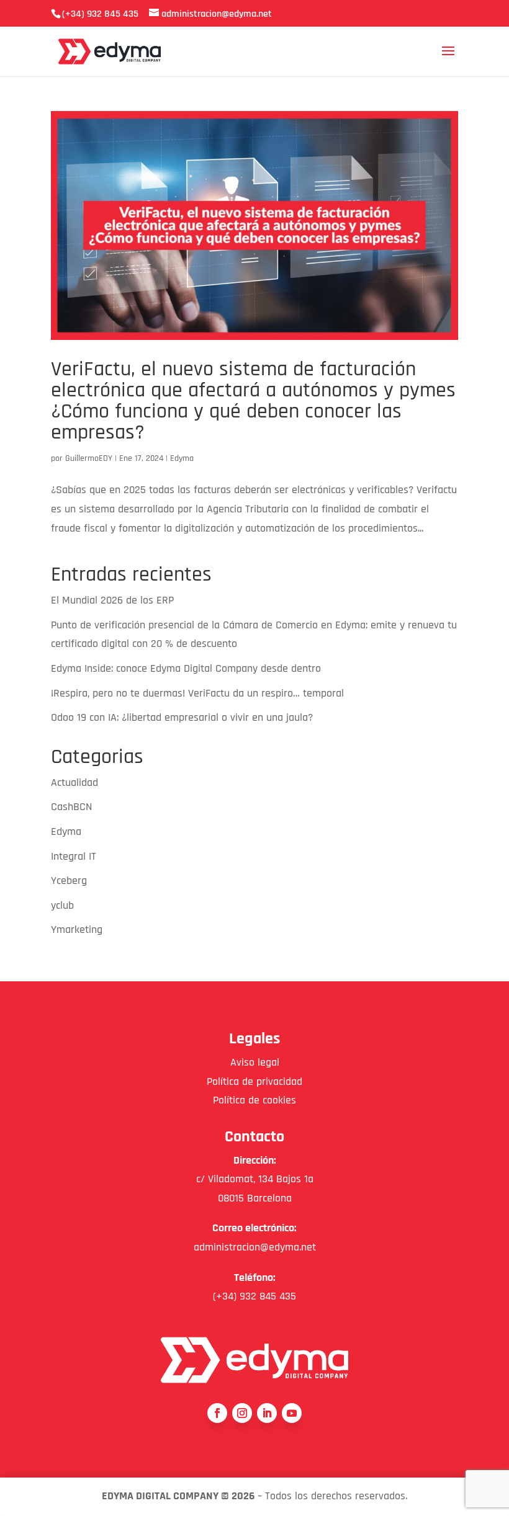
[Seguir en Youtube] (292, 1413)
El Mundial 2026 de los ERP (112, 600)
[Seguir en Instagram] (242, 1413)
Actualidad (74, 782)
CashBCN (71, 807)
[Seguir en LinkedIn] (267, 1413)
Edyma (182, 458)
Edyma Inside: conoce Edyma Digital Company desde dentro (186, 668)
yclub (62, 905)
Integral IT (73, 856)
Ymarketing (76, 929)
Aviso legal (254, 1062)
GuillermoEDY (88, 458)
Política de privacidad (254, 1081)
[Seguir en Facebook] (217, 1413)
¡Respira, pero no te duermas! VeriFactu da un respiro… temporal (197, 693)
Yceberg (69, 880)
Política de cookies (254, 1100)
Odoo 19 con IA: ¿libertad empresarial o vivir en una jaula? (182, 717)
